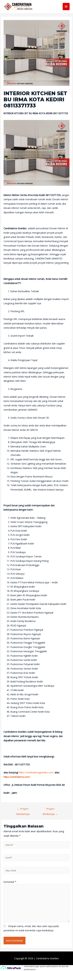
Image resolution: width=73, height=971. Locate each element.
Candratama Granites (47, 958)
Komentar (10, 881)
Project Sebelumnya (23, 809)
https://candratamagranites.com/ (36, 772)
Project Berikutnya (50, 809)
